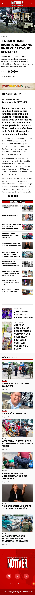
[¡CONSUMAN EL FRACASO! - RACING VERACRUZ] (7, 313)
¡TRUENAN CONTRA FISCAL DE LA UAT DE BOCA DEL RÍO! (17, 507)
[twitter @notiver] (17, 576)
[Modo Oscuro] (32, 3)
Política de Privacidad (17, 584)
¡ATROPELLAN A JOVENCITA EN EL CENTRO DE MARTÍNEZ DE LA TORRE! (11, 226)
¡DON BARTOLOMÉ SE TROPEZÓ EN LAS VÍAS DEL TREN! (11, 282)
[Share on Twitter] (9, 71)
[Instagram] (26, 576)
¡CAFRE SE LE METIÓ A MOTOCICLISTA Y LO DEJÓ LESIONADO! (11, 236)
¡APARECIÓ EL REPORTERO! (11, 215)
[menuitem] (17, 584)
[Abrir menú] (3, 3)
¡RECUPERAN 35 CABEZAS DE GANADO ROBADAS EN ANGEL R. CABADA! (10, 273)
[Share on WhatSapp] (17, 72)
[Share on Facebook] (11, 71)
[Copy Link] (14, 71)
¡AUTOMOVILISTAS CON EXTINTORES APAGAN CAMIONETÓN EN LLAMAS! (11, 254)
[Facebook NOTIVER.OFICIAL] (8, 576)
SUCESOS (4, 36)
